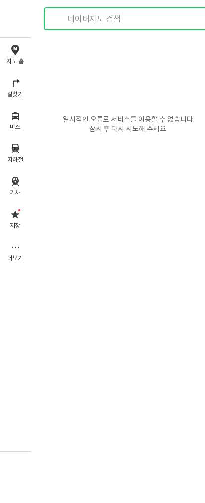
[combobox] (129, 18)
